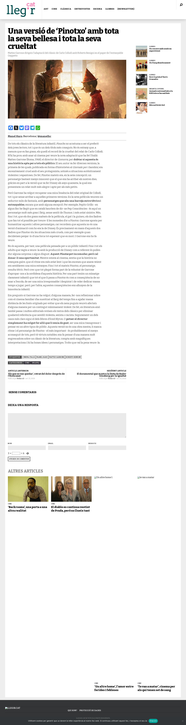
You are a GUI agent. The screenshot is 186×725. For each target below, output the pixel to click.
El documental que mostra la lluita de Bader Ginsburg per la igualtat (101, 375)
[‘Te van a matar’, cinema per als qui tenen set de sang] (158, 578)
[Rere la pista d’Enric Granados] (141, 79)
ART (46, 9)
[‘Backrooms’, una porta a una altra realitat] (28, 489)
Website (92, 443)
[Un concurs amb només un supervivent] (141, 51)
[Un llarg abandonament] (141, 65)
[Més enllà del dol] (141, 107)
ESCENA (97, 9)
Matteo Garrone (56, 357)
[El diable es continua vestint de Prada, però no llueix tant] (71, 489)
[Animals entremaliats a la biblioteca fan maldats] (141, 93)
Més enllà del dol (157, 105)
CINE (54, 9)
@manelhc (44, 136)
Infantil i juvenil (156, 89)
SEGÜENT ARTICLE (116, 371)
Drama (36, 363)
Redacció (20, 379)
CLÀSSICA (65, 9)
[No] (182, 721)
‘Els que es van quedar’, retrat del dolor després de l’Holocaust (36, 375)
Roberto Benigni (73, 357)
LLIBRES (109, 9)
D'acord (153, 721)
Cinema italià (28, 357)
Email (51, 443)
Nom (10, 443)
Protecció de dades (90, 710)
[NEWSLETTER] (126, 9)
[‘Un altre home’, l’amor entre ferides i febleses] (114, 578)
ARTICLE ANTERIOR (18, 371)
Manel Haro (15, 136)
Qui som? (72, 710)
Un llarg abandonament (159, 63)
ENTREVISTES (82, 9)
